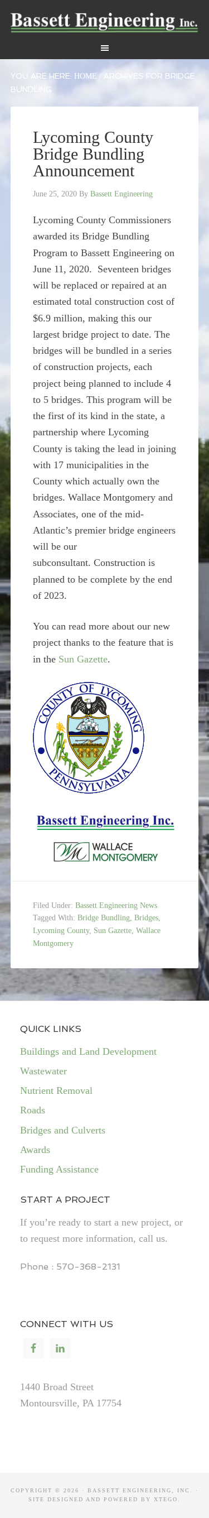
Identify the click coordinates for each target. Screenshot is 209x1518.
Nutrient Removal (56, 1090)
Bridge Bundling (103, 918)
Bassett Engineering (105, 22)
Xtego (166, 1499)
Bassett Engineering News (116, 905)
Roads (32, 1110)
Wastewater (43, 1071)
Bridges (146, 918)
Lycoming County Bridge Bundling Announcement (93, 154)
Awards (35, 1149)
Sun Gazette (83, 659)
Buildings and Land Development (88, 1051)
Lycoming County (61, 930)
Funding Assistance (59, 1169)
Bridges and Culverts (62, 1130)
